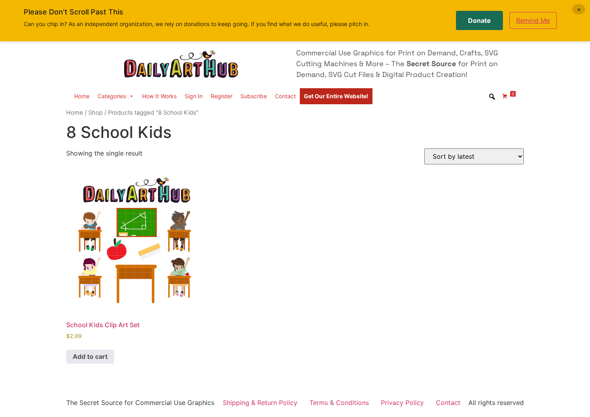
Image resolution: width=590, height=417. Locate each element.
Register (221, 96)
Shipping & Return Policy (260, 403)
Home (82, 96)
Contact (285, 96)
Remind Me (533, 20)
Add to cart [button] (90, 356)
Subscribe (253, 96)
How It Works (159, 96)
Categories (112, 96)
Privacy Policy (402, 403)
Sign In (194, 96)
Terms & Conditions (339, 403)
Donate (479, 20)
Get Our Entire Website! (336, 96)
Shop (95, 112)
